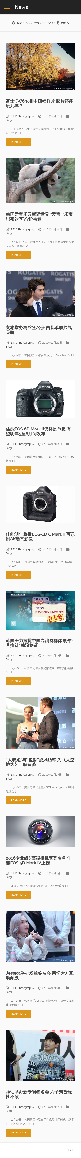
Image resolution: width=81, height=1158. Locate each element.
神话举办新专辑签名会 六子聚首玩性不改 (39, 1094)
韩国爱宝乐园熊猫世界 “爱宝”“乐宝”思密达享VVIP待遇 (40, 216)
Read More (18, 141)
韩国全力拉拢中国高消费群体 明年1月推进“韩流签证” (40, 643)
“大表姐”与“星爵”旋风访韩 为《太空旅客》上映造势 (40, 762)
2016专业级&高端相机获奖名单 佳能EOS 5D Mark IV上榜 (38, 860)
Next (66, 1150)
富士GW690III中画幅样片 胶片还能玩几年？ (39, 103)
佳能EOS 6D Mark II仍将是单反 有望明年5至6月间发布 (38, 431)
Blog (9, 120)
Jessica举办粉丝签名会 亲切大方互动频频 (40, 975)
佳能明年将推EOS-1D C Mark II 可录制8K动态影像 (40, 536)
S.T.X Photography (22, 116)
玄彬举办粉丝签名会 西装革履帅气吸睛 (39, 330)
